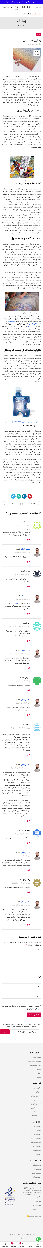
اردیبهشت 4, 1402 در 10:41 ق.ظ (20, 768)
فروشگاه (38, 1069)
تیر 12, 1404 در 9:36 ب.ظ (22, 552)
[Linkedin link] (24, 496)
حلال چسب (37, 1088)
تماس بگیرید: (36, 14)
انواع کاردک (37, 1092)
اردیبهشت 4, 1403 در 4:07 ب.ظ (20, 627)
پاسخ (28, 540)
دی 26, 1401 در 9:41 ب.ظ (22, 856)
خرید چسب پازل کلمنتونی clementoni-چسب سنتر (22, 422)
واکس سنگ (37, 1177)
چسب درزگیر (37, 1134)
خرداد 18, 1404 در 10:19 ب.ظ (21, 525)
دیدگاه (38, 950)
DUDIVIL (15, 603)
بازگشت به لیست (21, 503)
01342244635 (37, 1205)
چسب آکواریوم (36, 1108)
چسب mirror (36, 1116)
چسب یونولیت (36, 1100)
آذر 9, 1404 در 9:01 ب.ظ (23, 681)
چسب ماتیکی (36, 1173)
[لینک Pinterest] (30, 496)
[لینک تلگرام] (13, 496)
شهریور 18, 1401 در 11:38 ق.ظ (21, 883)
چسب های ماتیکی (35, 324)
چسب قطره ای (36, 1130)
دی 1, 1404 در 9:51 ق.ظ (23, 703)
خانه (24, 25)
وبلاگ (19, 25)
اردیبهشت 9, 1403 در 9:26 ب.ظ (20, 654)
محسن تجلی (25, 549)
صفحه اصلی (37, 1057)
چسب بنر (38, 1154)
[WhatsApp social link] (19, 496)
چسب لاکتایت (36, 1126)
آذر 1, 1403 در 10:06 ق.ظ (22, 599)
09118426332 (37, 1209)
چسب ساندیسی (36, 1146)
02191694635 (26, 14)
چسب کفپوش (36, 1150)
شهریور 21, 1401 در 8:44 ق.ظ (21, 905)
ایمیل (38, 986)
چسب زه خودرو (36, 1104)
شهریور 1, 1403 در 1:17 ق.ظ (21, 575)
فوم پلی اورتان (36, 1096)
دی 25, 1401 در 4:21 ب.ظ (22, 834)
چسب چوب (11, 321)
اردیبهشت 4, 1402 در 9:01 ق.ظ (20, 728)
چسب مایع (37, 1169)
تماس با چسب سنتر (34, 1061)
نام (39, 977)
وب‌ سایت (38, 996)
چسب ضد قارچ (36, 1138)
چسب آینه (37, 1112)
